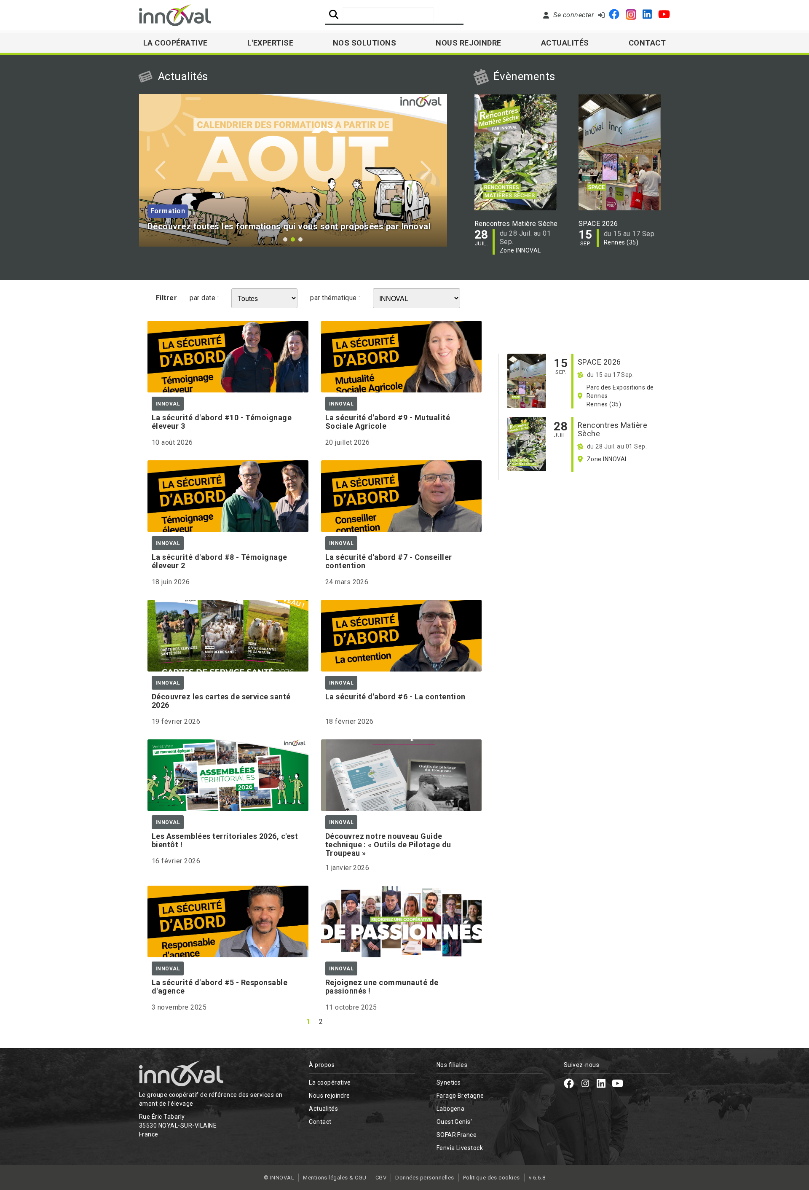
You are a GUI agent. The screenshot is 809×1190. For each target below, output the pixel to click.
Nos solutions (364, 42)
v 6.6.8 (537, 1177)
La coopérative (330, 1082)
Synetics (449, 1082)
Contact (647, 42)
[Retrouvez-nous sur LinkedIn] (647, 15)
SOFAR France (457, 1134)
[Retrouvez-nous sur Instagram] (631, 15)
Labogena (451, 1108)
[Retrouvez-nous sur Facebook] (614, 15)
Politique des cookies (491, 1177)
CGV (380, 1177)
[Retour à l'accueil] (175, 15)
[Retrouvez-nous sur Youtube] (664, 15)
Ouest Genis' (454, 1121)
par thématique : (335, 298)
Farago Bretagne (460, 1095)
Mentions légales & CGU (335, 1177)
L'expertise (270, 42)
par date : (204, 298)
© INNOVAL (279, 1177)
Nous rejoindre (468, 42)
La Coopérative (175, 42)
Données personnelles (424, 1177)
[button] (160, 170)
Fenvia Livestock (460, 1147)
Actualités (565, 42)
